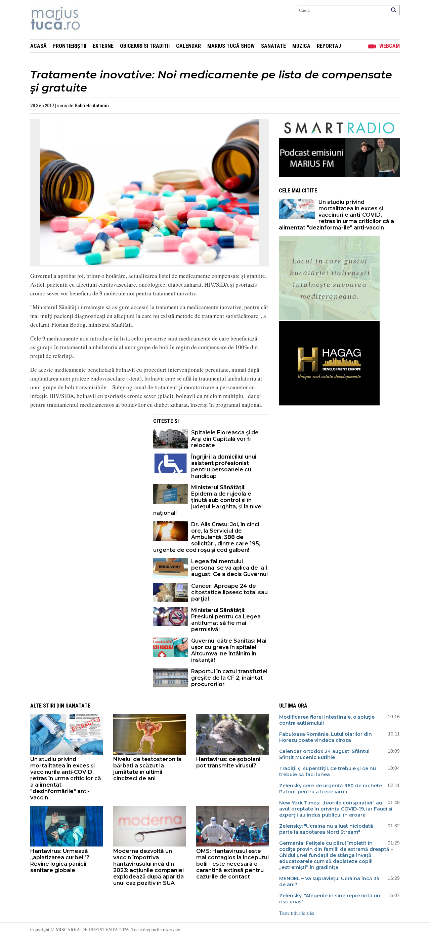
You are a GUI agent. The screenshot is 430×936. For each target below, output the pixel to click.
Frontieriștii (69, 46)
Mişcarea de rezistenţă (91, 19)
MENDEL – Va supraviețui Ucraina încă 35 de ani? (329, 881)
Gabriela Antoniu (92, 105)
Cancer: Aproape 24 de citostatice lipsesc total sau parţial (229, 592)
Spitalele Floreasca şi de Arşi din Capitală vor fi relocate (225, 438)
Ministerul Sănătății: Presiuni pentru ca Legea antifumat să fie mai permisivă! (226, 620)
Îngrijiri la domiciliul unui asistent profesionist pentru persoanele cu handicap (223, 466)
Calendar (188, 46)
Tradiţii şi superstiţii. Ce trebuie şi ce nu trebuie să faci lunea (327, 771)
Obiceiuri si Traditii (145, 46)
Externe (103, 46)
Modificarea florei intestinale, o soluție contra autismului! (327, 720)
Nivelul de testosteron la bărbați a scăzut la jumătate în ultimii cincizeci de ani (147, 769)
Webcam (389, 46)
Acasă (38, 46)
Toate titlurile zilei (296, 913)
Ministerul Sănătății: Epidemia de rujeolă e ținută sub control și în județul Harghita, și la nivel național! (208, 500)
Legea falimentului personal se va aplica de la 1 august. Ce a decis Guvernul (229, 567)
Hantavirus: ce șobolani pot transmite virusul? (228, 762)
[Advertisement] (86, 461)
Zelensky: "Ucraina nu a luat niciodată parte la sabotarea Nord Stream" (326, 829)
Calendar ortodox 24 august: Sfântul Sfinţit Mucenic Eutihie (324, 754)
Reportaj (329, 46)
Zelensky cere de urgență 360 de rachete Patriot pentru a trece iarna (330, 789)
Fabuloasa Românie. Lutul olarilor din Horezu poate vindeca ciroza (325, 737)
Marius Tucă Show (231, 46)
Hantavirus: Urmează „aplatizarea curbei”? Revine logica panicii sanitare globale (59, 860)
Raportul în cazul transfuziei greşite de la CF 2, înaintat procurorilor (229, 677)
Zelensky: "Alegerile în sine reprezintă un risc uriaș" (329, 899)
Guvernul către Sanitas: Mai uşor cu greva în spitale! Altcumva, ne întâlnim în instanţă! (228, 650)
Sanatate (273, 46)
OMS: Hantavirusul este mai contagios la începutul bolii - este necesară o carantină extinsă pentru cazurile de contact (232, 864)
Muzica (301, 46)
